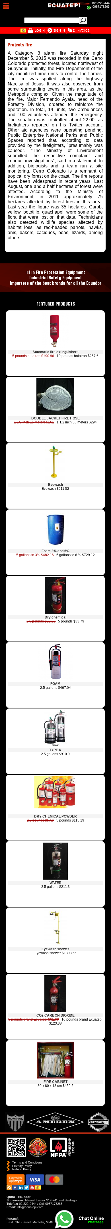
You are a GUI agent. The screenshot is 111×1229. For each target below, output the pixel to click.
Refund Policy (21, 1169)
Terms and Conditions (27, 1162)
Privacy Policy (22, 1165)
